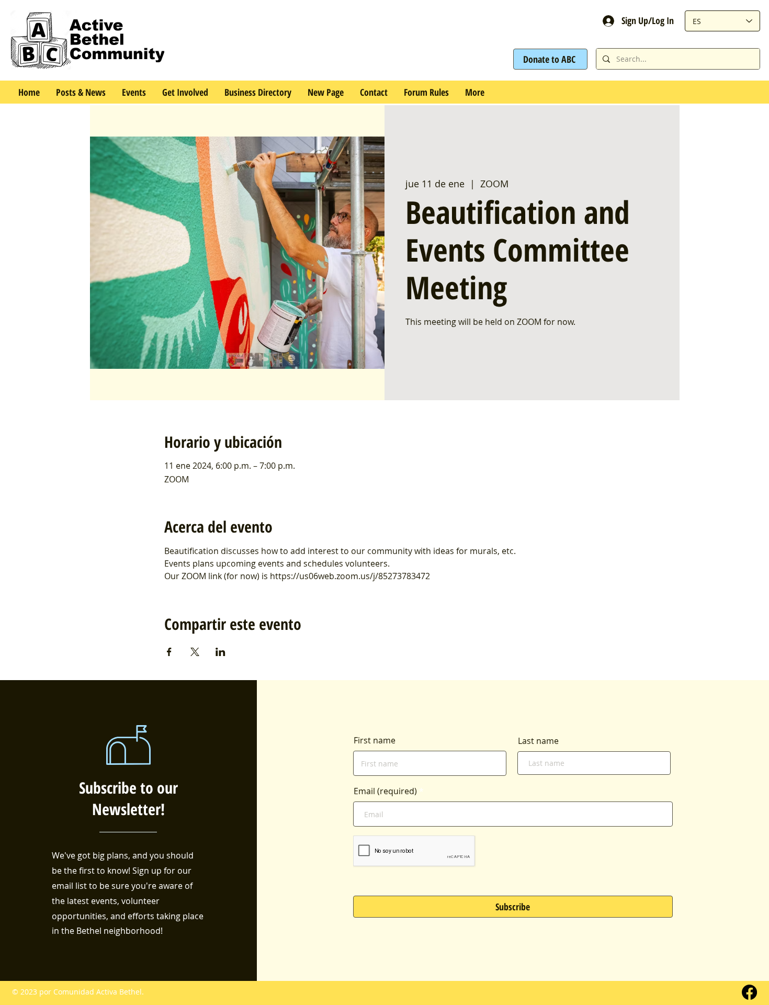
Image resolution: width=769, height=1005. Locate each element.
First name (374, 740)
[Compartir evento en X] (195, 652)
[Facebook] (749, 992)
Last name (538, 741)
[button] (134, 92)
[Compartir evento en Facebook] (169, 652)
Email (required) (385, 791)
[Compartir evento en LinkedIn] (220, 652)
